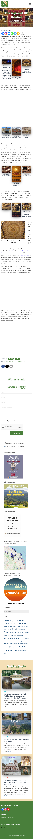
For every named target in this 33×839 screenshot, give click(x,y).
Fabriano (24, 632)
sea (18, 643)
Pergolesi (25, 251)
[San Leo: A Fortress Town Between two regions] (16, 723)
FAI (28, 632)
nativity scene (21, 641)
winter (6, 653)
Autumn (22, 623)
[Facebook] (2, 33)
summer (21, 646)
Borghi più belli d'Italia (24, 626)
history (10, 635)
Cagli (5, 629)
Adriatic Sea (8, 621)
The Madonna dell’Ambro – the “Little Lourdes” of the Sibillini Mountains (15, 782)
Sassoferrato (14, 643)
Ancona (6, 361)
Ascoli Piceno (15, 624)
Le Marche (19, 635)
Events (17, 358)
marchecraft (21, 638)
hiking (5, 635)
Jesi (10, 361)
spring (14, 647)
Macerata (24, 635)
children (8, 629)
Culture (11, 358)
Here (5, 446)
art (10, 624)
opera (17, 361)
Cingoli (23, 629)
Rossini (11, 251)
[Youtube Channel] (8, 809)
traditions (9, 650)
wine (24, 650)
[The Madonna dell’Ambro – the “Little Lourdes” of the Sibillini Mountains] (16, 765)
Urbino (25, 361)
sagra (10, 643)
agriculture (14, 620)
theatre (21, 361)
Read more (11, 708)
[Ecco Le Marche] (5, 4)
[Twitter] (15, 33)
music (13, 361)
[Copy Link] (18, 33)
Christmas (16, 629)
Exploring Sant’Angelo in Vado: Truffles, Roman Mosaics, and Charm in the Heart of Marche (15, 696)
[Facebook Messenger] (9, 33)
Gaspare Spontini (6, 253)
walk (22, 650)
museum (11, 641)
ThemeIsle (22, 835)
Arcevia (6, 624)
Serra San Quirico (8, 647)
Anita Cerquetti (25, 255)
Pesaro (27, 641)
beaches (16, 626)
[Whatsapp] (12, 33)
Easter (19, 632)
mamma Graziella (11, 638)
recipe (6, 643)
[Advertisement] (16, 108)
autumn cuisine (9, 626)
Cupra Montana (11, 632)
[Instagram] (5, 33)
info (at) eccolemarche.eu (7, 817)
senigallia (25, 643)
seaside (21, 643)
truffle (16, 650)
